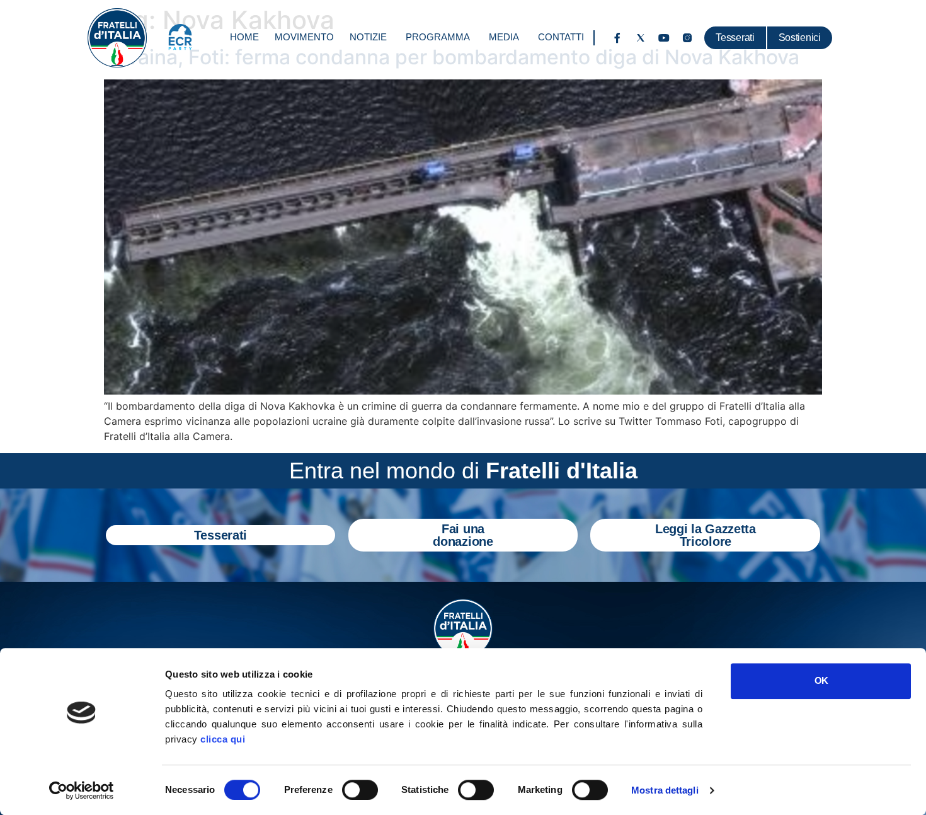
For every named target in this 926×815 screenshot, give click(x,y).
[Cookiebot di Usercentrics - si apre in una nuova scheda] (81, 790)
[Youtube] (664, 38)
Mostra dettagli (665, 790)
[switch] (360, 790)
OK (821, 680)
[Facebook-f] (617, 38)
